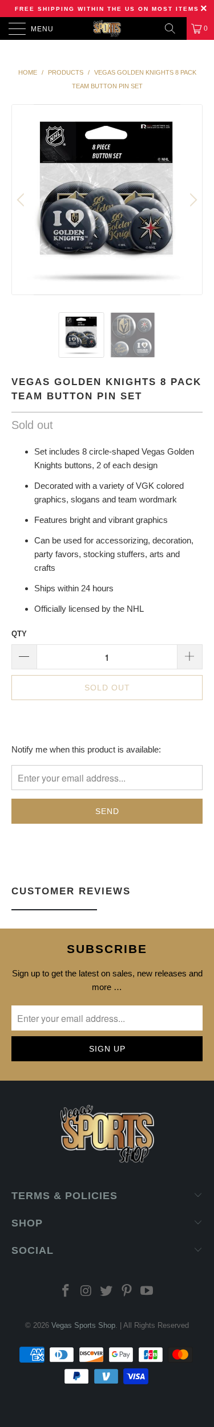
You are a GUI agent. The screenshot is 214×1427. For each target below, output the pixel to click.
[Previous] (22, 199)
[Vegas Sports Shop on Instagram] (86, 1291)
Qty (19, 633)
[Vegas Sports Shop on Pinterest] (126, 1291)
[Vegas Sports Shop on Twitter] (106, 1291)
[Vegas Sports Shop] (107, 28)
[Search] (174, 28)
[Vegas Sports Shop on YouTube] (147, 1291)
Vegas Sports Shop (83, 1325)
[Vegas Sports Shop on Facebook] (65, 1291)
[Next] (191, 199)
